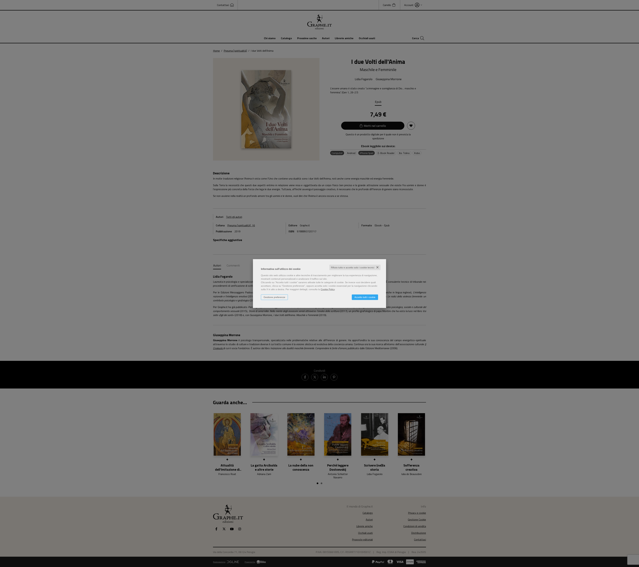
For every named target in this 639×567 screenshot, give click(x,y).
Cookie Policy (328, 289)
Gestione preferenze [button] (274, 297)
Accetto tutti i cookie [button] (364, 297)
